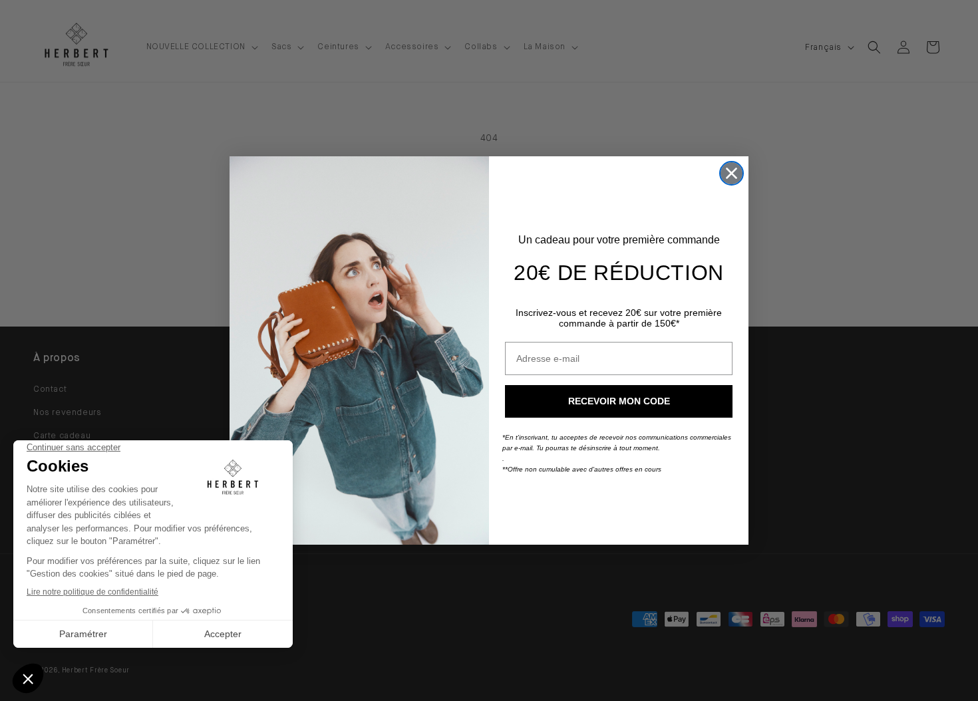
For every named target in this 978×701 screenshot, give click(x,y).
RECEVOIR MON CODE (619, 401)
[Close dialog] (731, 173)
